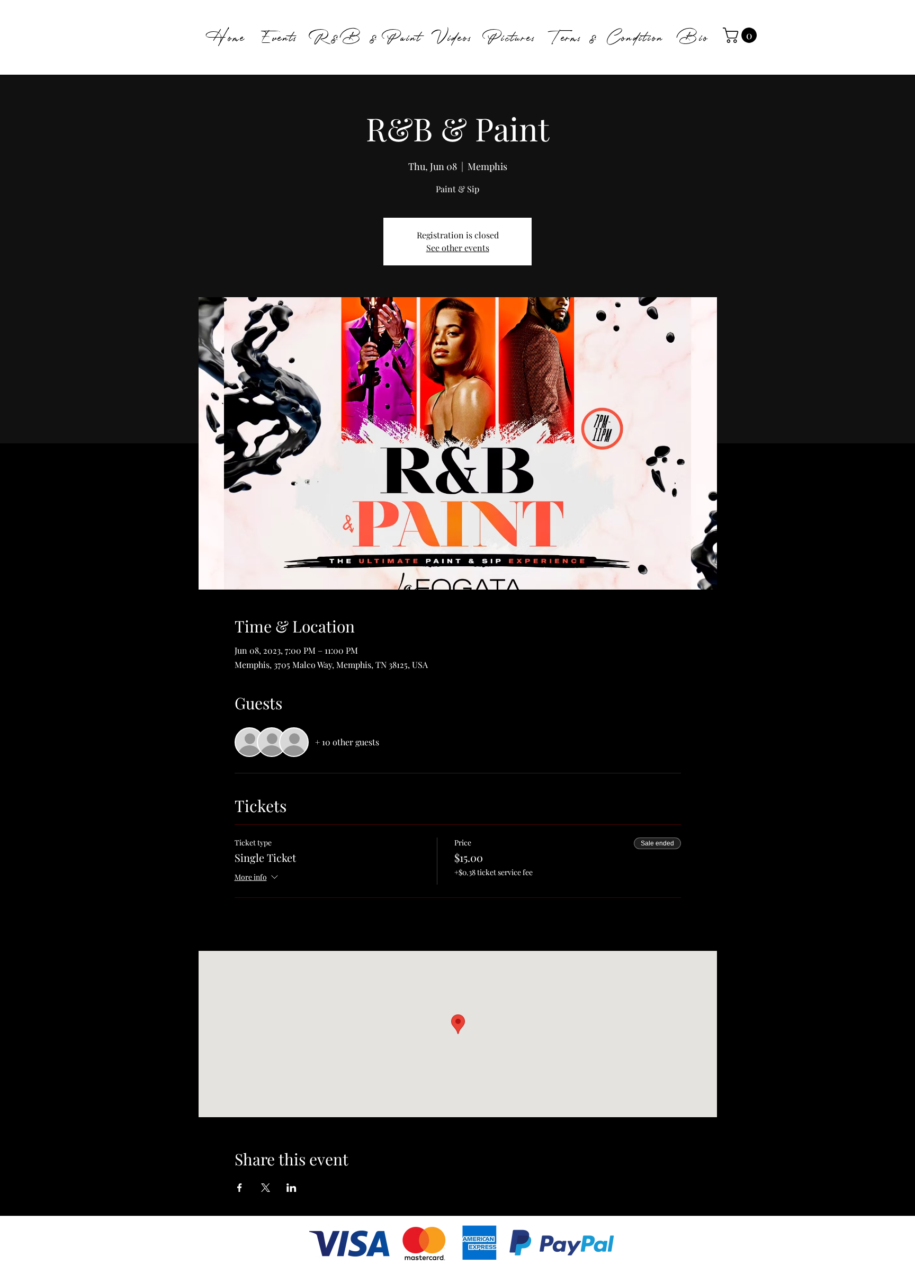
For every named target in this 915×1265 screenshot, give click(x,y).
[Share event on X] (266, 1187)
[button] (741, 35)
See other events (457, 247)
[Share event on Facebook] (240, 1187)
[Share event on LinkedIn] (291, 1187)
